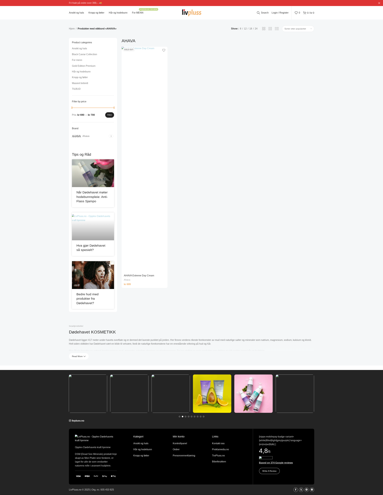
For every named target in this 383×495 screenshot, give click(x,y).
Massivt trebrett (80, 83)
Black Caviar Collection (84, 54)
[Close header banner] (379, 3)
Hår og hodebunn (81, 71)
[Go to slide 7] (197, 416)
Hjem (72, 28)
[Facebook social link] (295, 489)
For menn (77, 60)
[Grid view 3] (270, 29)
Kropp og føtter (80, 77)
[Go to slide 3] (185, 416)
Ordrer (176, 449)
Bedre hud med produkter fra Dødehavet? (87, 298)
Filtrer (109, 115)
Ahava (127, 279)
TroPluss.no (218, 455)
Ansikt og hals (79, 48)
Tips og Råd (81, 154)
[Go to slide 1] (179, 416)
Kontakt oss (218, 443)
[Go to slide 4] (188, 416)
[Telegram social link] (312, 489)
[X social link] (301, 489)
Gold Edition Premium (83, 66)
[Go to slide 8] (200, 416)
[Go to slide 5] (191, 416)
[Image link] (96, 438)
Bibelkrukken (219, 461)
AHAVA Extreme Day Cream (139, 275)
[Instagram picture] (88, 393)
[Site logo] (191, 12)
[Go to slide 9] (203, 416)
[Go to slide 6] (194, 416)
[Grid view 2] (264, 29)
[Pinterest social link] (306, 489)
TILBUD (76, 89)
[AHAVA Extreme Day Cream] (144, 159)
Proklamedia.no (220, 449)
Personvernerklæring (184, 455)
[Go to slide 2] (182, 416)
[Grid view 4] (277, 29)
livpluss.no (78, 420)
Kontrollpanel (180, 443)
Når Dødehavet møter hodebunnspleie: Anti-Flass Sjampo (92, 197)
